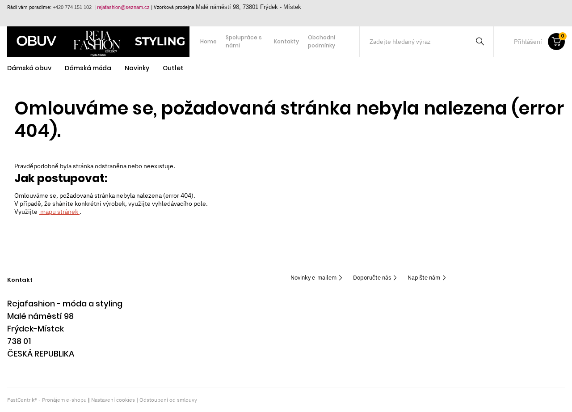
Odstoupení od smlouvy (168, 399)
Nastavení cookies (113, 399)
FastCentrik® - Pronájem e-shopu (47, 399)
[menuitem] (208, 41)
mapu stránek (59, 212)
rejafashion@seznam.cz (123, 7)
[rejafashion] (98, 41)
